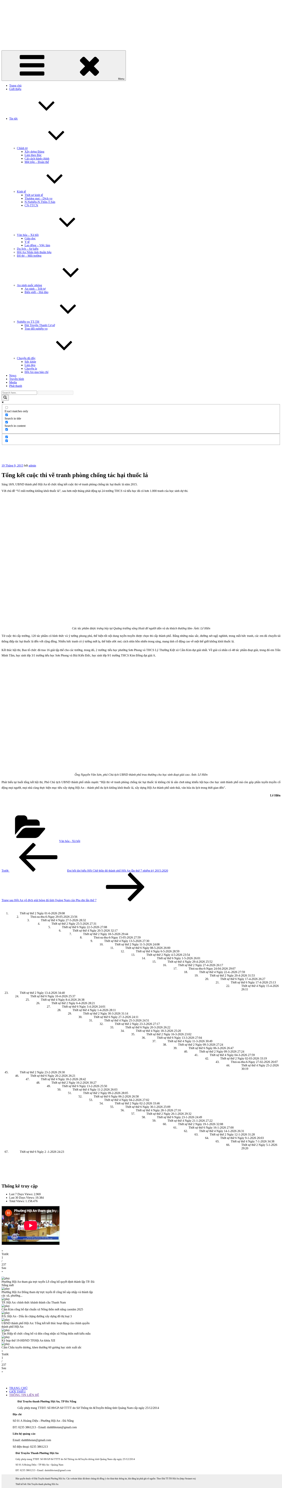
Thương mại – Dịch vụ (38, 198)
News (12, 375)
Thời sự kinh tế (34, 195)
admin (32, 465)
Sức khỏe (30, 361)
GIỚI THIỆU (17, 1391)
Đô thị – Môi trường (29, 255)
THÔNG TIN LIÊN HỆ (24, 1395)
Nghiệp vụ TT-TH (28, 321)
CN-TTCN (31, 205)
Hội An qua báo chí (36, 372)
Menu (121, 78)
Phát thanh (15, 385)
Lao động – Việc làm (37, 245)
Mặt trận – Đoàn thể (37, 162)
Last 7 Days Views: (21, 1194)
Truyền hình (16, 379)
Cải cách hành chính (37, 158)
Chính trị (22, 148)
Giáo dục (30, 238)
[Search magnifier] (5, 398)
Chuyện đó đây (26, 358)
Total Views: (17, 1201)
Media (13, 382)
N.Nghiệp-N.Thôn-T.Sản (40, 202)
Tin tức (13, 118)
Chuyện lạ (31, 368)
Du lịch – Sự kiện (27, 248)
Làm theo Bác (33, 155)
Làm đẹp (30, 365)
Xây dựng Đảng (34, 151)
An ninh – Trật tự (35, 288)
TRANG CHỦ (18, 1388)
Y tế (27, 241)
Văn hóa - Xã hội (69, 841)
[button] (141, 1252)
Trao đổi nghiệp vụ (36, 328)
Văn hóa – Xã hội (28, 235)
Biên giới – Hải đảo (36, 292)
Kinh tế (21, 191)
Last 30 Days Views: (22, 1197)
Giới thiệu (15, 89)
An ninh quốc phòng (29, 285)
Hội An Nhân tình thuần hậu (34, 252)
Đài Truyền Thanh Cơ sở (40, 325)
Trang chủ (15, 85)
